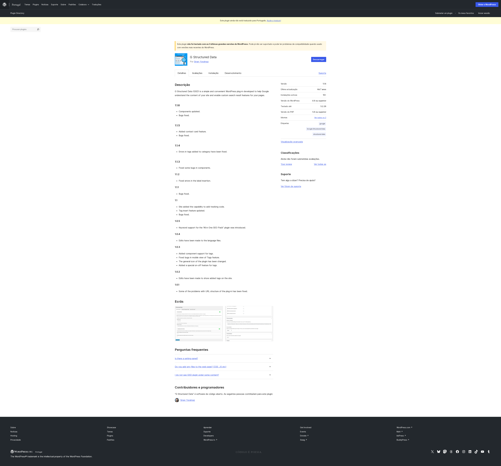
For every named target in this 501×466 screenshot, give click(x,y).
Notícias (13, 432)
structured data (319, 134)
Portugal (38, 452)
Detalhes (182, 73)
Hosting (13, 436)
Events (303, 432)
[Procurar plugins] (38, 29)
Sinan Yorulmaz (201, 61)
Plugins (110, 436)
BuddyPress (403, 440)
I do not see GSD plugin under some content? (197, 375)
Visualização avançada (292, 141)
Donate (304, 436)
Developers (209, 436)
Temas (110, 432)
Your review (286, 164)
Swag (303, 440)
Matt (400, 432)
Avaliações (197, 73)
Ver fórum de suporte (291, 186)
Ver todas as (320, 164)
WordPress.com (404, 427)
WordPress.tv (210, 440)
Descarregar (318, 59)
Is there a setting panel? (186, 358)
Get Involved (305, 427)
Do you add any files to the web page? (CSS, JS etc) (200, 367)
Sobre (13, 427)
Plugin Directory (17, 13)
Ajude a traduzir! (274, 20)
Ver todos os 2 (320, 118)
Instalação (213, 73)
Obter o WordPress (487, 4)
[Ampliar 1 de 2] (219, 309)
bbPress (401, 436)
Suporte (322, 73)
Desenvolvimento (233, 73)
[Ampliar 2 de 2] (269, 309)
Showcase (111, 427)
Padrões (110, 440)
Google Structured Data (316, 129)
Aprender (208, 427)
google (322, 124)
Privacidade (15, 440)
